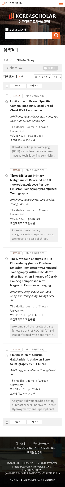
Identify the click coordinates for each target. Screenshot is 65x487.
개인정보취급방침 (40, 443)
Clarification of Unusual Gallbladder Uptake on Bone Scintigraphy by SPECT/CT (30, 359)
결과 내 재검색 (17, 30)
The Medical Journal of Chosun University (29, 129)
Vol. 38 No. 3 (17, 315)
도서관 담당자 (34, 452)
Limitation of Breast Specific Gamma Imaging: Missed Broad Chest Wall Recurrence (31, 106)
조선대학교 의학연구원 (22, 140)
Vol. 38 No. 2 (17, 389)
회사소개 (20, 443)
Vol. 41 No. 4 (17, 135)
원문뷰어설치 (48, 448)
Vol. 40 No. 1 (17, 219)
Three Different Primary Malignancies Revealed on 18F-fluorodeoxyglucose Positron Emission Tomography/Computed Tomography (33, 184)
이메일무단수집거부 (25, 448)
